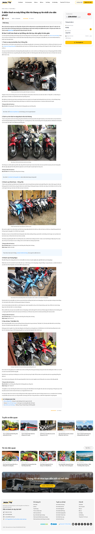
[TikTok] (85, 524)
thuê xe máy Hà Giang (54, 35)
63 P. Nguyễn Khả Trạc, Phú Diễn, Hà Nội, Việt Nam (15, 519)
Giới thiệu (35, 504)
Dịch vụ (6, 8)
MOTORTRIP (7, 2)
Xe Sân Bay (55, 2)
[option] (10, 428)
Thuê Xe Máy (12, 8)
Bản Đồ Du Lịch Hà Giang (9, 405)
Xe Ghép (48, 2)
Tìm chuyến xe (79, 42)
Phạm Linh (7, 18)
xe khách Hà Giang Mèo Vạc (15, 177)
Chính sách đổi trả (37, 512)
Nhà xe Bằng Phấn (8, 401)
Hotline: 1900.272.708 (47, 485)
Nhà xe (35, 2)
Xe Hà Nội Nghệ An (60, 508)
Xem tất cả (88, 447)
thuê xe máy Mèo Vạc (14, 111)
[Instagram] (76, 524)
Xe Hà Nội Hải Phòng (60, 510)
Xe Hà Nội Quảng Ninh (61, 512)
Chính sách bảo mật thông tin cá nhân (41, 519)
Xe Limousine (28, 2)
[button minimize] (60, 23)
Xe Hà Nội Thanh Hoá (60, 515)
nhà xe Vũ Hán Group (11, 403)
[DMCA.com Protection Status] (44, 524)
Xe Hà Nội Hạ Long (60, 517)
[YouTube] (73, 524)
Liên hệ (34, 506)
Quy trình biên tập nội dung (39, 515)
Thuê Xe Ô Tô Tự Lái (65, 2)
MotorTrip (10, 30)
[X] (79, 524)
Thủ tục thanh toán (37, 510)
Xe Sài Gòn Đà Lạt (60, 519)
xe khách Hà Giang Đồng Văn (9, 46)
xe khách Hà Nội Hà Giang (22, 252)
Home (3, 8)
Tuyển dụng (35, 508)
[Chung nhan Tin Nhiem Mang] (65, 524)
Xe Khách (20, 2)
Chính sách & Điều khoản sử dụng (40, 517)
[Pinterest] (88, 524)
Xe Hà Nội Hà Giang (60, 504)
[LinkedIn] (91, 524)
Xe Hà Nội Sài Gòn (60, 506)
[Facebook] (82, 524)
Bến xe (41, 2)
